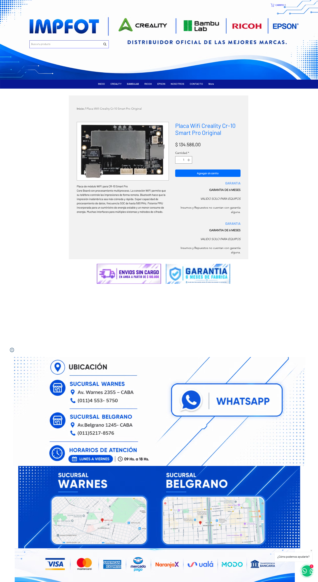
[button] (280, 5)
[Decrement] (178, 159)
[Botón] (79, 37)
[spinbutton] (183, 159)
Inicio (80, 108)
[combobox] (69, 44)
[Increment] (189, 159)
